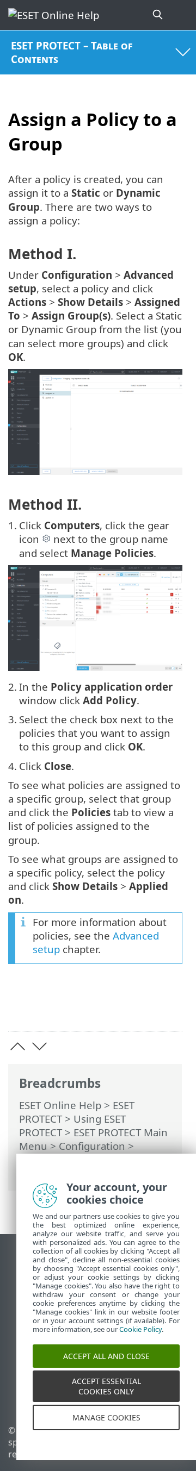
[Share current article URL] (113, 1006)
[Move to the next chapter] (39, 1046)
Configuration (92, 1146)
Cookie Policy (140, 1338)
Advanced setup (57, 1159)
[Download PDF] (141, 1006)
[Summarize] (169, 1006)
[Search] (158, 15)
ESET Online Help (60, 1105)
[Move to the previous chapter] (17, 1046)
